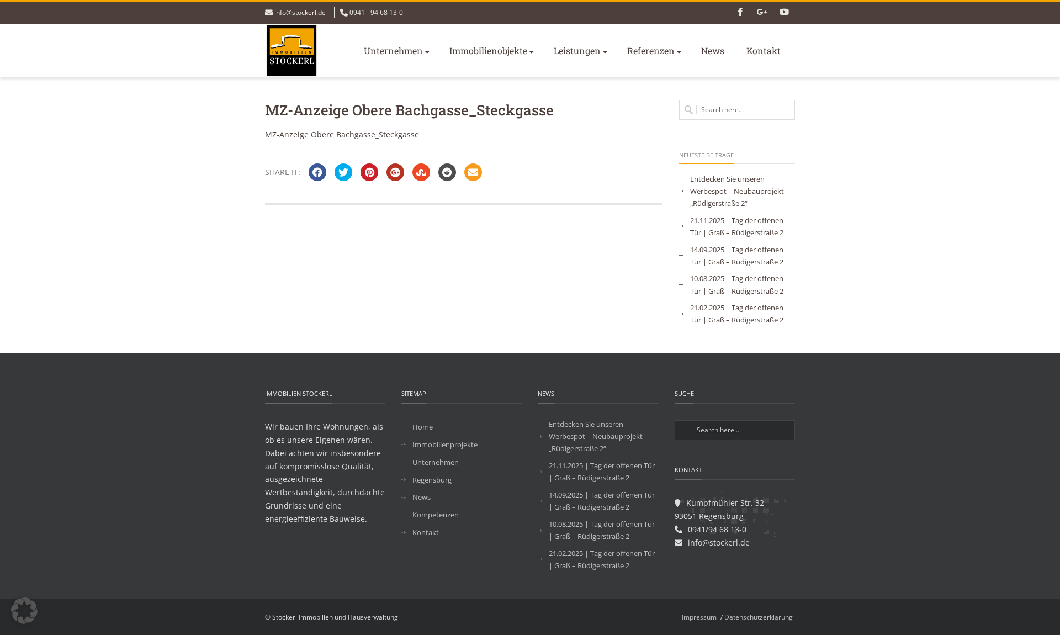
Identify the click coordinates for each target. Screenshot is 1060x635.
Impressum (699, 617)
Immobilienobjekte (488, 50)
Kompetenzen (435, 515)
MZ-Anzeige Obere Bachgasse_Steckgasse (342, 134)
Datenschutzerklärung (758, 617)
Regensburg (432, 480)
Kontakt (763, 50)
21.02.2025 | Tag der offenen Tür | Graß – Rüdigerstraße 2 (736, 314)
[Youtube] (784, 13)
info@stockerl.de (300, 12)
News (712, 50)
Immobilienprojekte (445, 444)
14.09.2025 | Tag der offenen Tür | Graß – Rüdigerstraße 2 (736, 256)
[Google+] (762, 13)
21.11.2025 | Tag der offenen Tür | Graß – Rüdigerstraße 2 (736, 226)
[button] (24, 610)
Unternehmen (393, 50)
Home (422, 427)
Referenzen (651, 50)
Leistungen (577, 50)
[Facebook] (740, 13)
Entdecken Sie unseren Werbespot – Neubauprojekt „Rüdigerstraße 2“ (737, 191)
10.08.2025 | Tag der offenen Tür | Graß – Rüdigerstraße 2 (736, 284)
